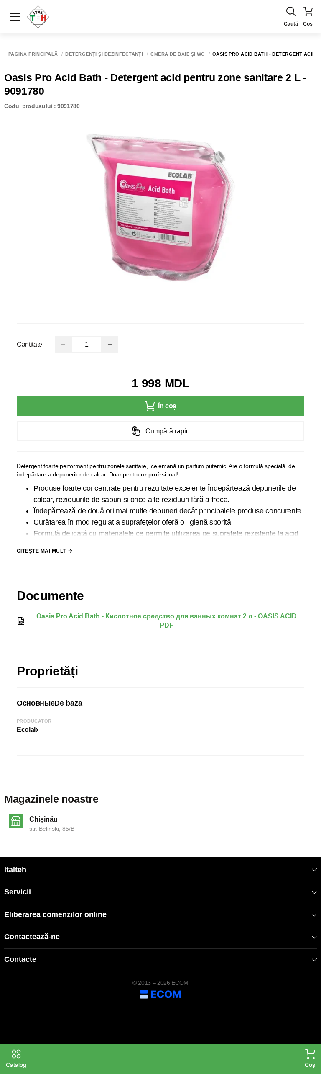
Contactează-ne (32, 936)
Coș (310, 1064)
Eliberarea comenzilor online (55, 914)
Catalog (16, 1064)
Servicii (17, 892)
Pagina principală (33, 54)
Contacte (20, 959)
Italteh (15, 869)
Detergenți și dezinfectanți (104, 54)
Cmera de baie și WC (177, 54)
